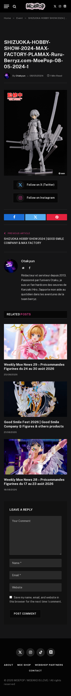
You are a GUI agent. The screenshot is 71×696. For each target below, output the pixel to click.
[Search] (14, 6)
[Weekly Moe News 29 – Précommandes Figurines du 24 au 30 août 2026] (35, 341)
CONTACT (35, 670)
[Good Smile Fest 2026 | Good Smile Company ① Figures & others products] (35, 399)
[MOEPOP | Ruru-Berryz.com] (35, 6)
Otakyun (20, 75)
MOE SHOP (24, 665)
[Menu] (6, 6)
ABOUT (8, 665)
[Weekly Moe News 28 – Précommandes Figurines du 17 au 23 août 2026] (35, 456)
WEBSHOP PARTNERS (49, 665)
